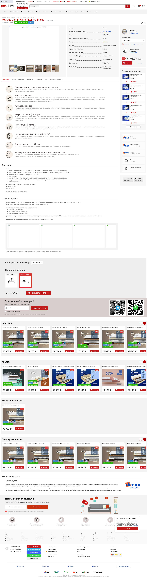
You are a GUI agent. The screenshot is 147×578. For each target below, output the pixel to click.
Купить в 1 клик (138, 63)
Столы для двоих (111, 540)
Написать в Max (34, 552)
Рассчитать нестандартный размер (133, 44)
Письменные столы (111, 536)
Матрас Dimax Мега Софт (83, 443)
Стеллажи (95, 538)
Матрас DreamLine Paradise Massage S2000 (63, 366)
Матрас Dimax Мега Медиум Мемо (11, 405)
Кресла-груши (25, 538)
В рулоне (31, 22)
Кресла (23, 534)
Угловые (95, 536)
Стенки (64, 534)
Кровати (53, 534)
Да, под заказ (107, 31)
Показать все (133, 126)
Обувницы (83, 534)
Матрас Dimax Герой (32, 366)
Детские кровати (39, 534)
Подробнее (135, 525)
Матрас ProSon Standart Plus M (110, 366)
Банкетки (83, 536)
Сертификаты (113, 549)
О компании (113, 547)
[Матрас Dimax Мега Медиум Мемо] (13, 68)
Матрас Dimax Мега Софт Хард (110, 327)
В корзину (128, 63)
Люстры (127, 534)
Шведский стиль (95, 1)
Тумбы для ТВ (66, 536)
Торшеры (127, 538)
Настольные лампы (129, 540)
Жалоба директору (52, 551)
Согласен (127, 528)
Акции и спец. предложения (83, 547)
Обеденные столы (9, 534)
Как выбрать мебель (58, 1)
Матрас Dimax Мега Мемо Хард (60, 327)
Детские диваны (39, 536)
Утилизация (51, 556)
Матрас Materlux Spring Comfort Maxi (12, 366)
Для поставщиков (52, 554)
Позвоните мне (22, 8)
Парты (37, 540)
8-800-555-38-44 (22, 6)
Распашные (96, 534)
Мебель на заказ (71, 1)
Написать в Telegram (35, 549)
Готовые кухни (8, 540)
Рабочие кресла (110, 538)
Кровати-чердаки (40, 538)
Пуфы (23, 536)
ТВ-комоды (65, 540)
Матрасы (53, 536)
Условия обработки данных (83, 556)
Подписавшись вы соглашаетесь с (26, 512)
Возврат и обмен (52, 549)
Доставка (39, 1)
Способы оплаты (81, 549)
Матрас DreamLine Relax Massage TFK (86, 366)
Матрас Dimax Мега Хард (83, 327)
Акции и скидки (20, 1)
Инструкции (80, 554)
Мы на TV (47, 1)
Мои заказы (83, 1)
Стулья (7, 536)
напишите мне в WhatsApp (13, 311)
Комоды (53, 540)
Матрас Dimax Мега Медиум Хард (60, 443)
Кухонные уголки (9, 538)
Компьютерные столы (112, 534)
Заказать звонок (39, 308)
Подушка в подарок (22, 22)
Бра (125, 536)
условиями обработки (28, 314)
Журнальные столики (68, 538)
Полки (94, 540)
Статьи (78, 551)
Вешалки (83, 538)
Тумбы (52, 538)
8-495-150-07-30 (22, 4)
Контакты (30, 1)
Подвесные (24, 540)
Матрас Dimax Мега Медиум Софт (35, 443)
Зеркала (83, 540)
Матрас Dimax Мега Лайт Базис (35, 327)
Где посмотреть (113, 551)
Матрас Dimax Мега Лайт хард (10, 327)
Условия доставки (52, 547)
